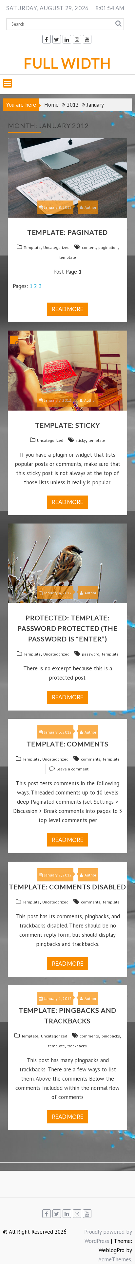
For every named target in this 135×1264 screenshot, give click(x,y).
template (67, 257)
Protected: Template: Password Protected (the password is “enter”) (67, 628)
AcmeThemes (114, 1259)
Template (32, 247)
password (90, 654)
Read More (67, 309)
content (89, 247)
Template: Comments (67, 744)
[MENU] (7, 83)
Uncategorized (56, 247)
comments (90, 759)
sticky (81, 440)
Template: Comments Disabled (67, 887)
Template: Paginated (67, 232)
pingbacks (111, 1036)
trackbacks (77, 1045)
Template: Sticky (67, 425)
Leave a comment (72, 768)
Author (90, 207)
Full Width (67, 63)
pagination (108, 247)
